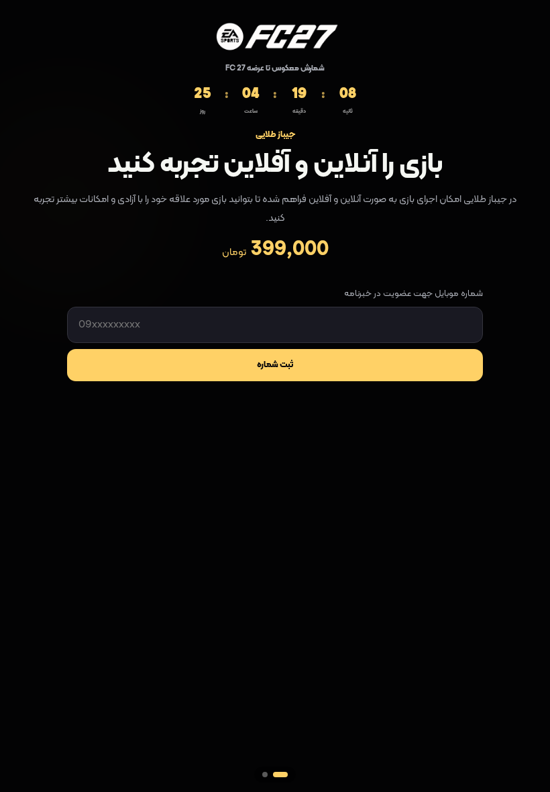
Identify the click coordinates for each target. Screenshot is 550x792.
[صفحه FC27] (280, 774)
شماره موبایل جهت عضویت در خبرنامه (413, 294)
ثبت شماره (275, 365)
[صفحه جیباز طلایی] (265, 774)
